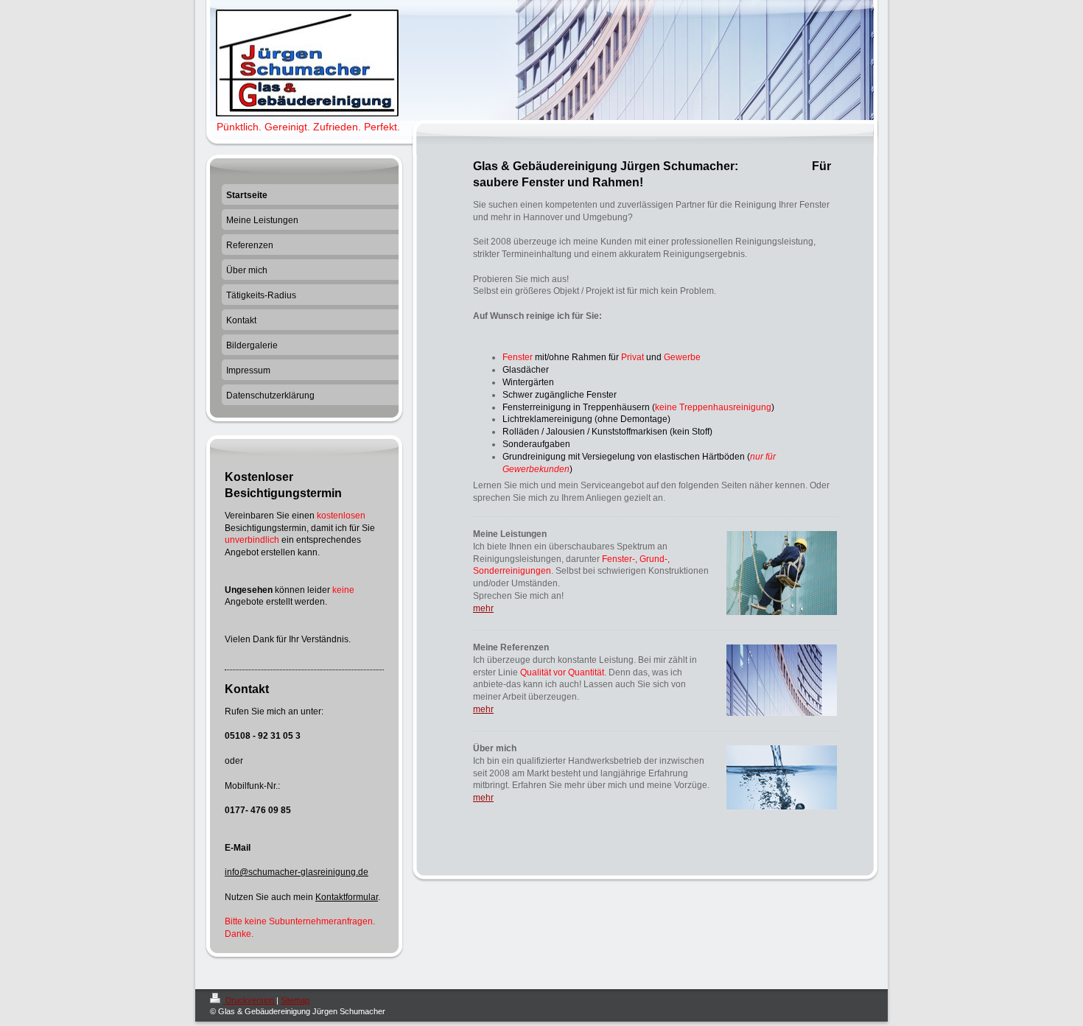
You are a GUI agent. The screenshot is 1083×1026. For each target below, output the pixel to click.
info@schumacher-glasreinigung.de (296, 872)
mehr (483, 608)
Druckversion (249, 1000)
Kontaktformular (346, 897)
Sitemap (295, 1000)
